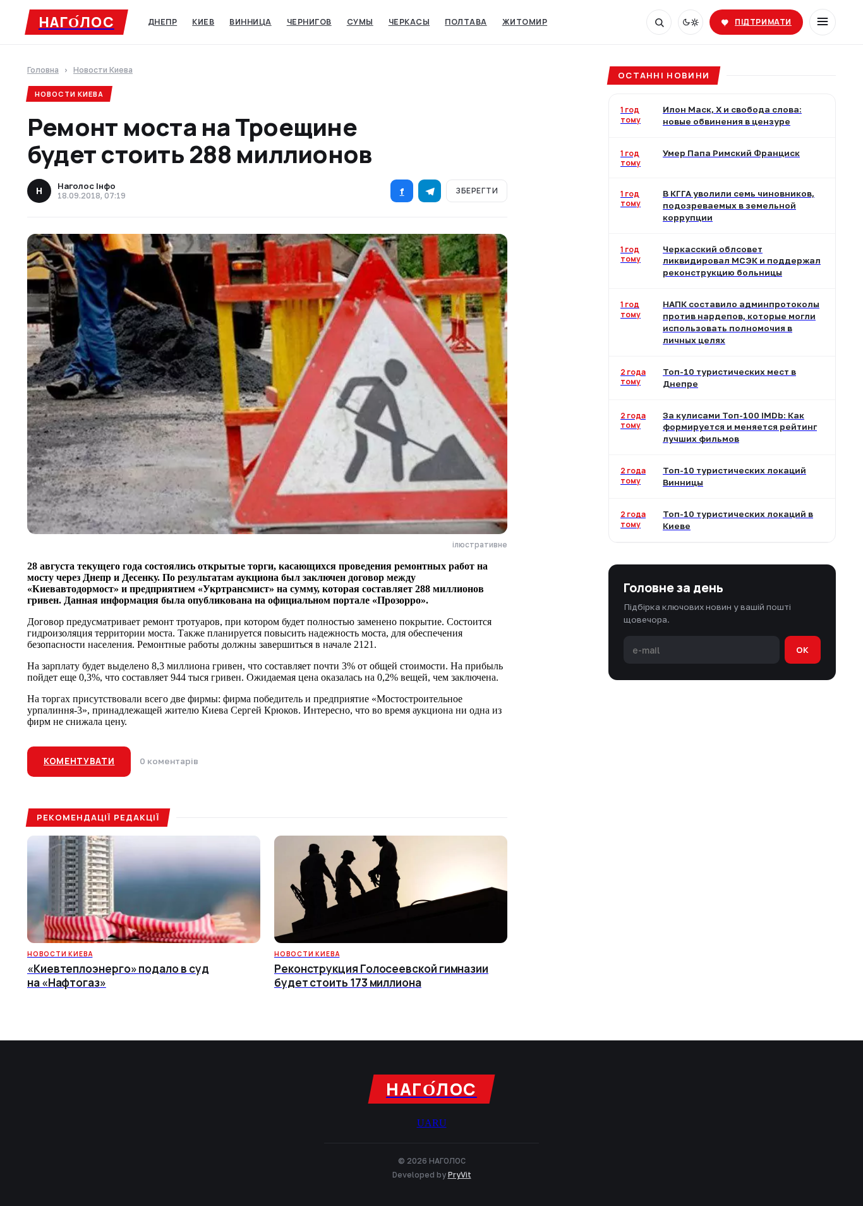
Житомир (525, 21)
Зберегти (477, 190)
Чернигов (309, 21)
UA (424, 1123)
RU (439, 1123)
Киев (203, 21)
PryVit (459, 1174)
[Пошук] (659, 22)
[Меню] (822, 22)
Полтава (466, 21)
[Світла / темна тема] (690, 22)
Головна (43, 70)
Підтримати (763, 21)
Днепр (163, 21)
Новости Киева (103, 70)
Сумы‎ (360, 21)
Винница (250, 21)
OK (802, 649)
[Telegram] (429, 191)
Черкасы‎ (409, 21)
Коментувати (79, 761)
